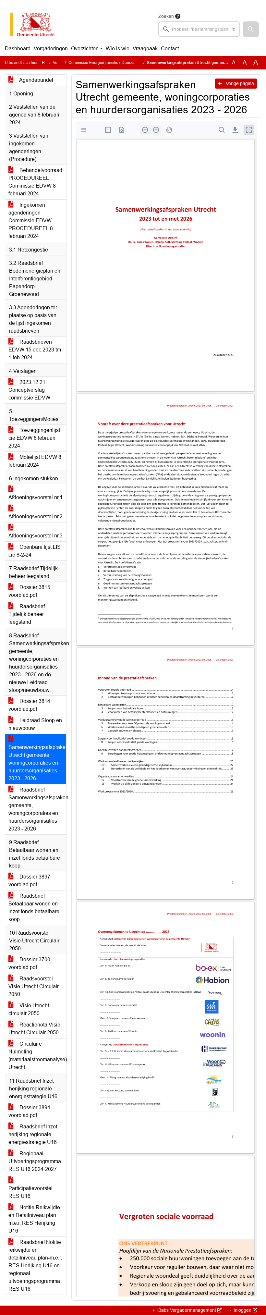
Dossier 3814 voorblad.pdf (29, 705)
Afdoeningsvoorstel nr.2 (35, 516)
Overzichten (85, 48)
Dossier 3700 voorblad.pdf (29, 963)
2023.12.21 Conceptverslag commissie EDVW (29, 389)
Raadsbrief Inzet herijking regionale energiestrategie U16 (32, 1134)
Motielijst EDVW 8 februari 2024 (34, 461)
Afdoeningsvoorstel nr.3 (35, 535)
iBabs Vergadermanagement (186, 1310)
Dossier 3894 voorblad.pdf (29, 1111)
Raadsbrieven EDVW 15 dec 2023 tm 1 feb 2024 (34, 349)
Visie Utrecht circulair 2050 (28, 1009)
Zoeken (166, 16)
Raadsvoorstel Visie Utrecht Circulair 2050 (33, 986)
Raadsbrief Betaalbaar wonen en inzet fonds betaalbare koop (33, 907)
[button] (251, 29)
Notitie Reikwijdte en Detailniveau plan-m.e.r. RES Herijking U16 (34, 1219)
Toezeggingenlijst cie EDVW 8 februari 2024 (34, 438)
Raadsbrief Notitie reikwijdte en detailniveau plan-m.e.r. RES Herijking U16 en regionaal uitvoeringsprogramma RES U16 (35, 1265)
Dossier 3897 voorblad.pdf (29, 880)
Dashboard (17, 48)
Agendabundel (35, 80)
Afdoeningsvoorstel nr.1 (35, 497)
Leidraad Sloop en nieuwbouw (35, 724)
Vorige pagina (239, 83)
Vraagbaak (145, 48)
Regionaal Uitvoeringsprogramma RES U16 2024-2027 (34, 1161)
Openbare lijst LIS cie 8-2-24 (34, 551)
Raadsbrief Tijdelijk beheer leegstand (26, 614)
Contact (170, 48)
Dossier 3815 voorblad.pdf (29, 591)
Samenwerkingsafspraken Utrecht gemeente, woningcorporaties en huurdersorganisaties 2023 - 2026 (37, 762)
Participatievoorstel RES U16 (30, 1192)
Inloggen (242, 1310)
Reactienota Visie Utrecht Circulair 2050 (34, 1028)
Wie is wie (117, 48)
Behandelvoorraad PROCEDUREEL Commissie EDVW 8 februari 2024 (35, 181)
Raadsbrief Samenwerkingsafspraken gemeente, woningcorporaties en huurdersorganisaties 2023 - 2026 (37, 809)
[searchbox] (199, 29)
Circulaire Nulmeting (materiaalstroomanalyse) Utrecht (37, 1055)
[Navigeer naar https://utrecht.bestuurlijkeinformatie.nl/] (36, 25)
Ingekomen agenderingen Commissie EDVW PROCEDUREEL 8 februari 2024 (30, 220)
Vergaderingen (51, 48)
